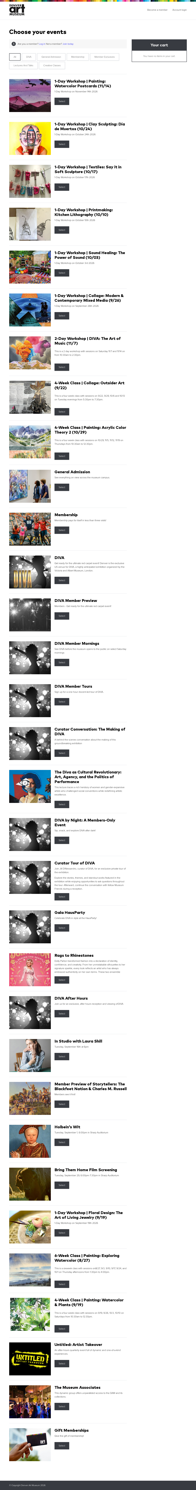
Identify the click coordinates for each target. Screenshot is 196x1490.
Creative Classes (52, 65)
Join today (68, 43)
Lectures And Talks (23, 65)
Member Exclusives (104, 56)
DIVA (28, 56)
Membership (77, 56)
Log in (42, 43)
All (15, 56)
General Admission (51, 56)
